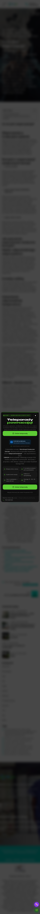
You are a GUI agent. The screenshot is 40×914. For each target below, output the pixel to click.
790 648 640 (9, 500)
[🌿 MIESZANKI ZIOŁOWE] (36, 910)
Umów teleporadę (21, 433)
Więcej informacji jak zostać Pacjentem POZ (20, 492)
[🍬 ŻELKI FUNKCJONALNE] (36, 904)
